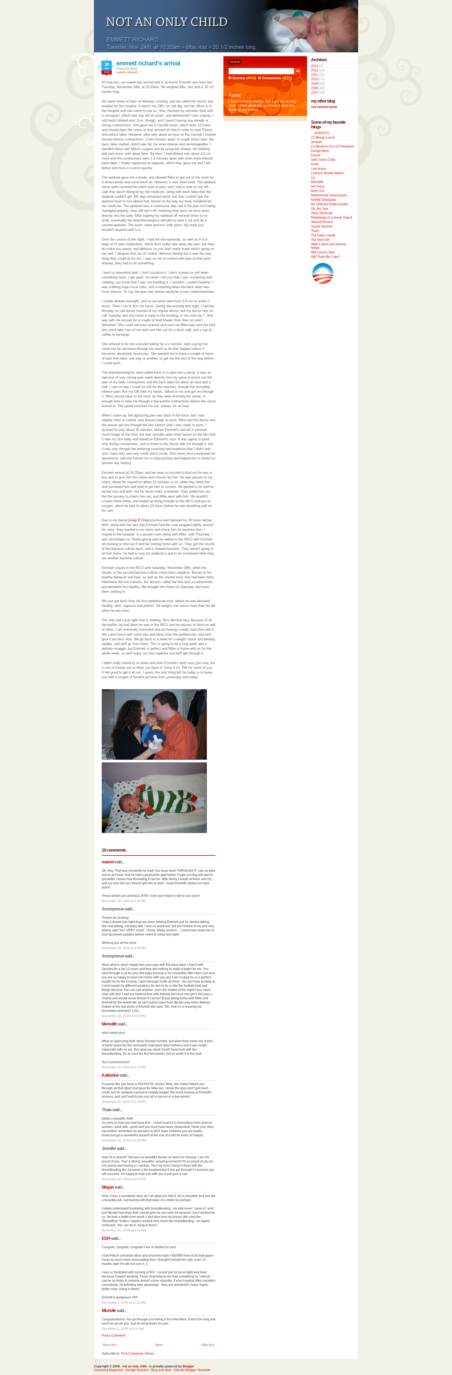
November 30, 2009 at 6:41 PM (124, 1230)
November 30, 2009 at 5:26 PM (124, 1140)
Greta (315, 164)
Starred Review (322, 222)
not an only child (134, 1366)
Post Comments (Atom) (137, 1353)
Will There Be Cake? (325, 257)
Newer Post (109, 1344)
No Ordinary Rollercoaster (329, 204)
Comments (271, 78)
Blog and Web (161, 1370)
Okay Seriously (321, 213)
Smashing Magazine (108, 1370)
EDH (106, 1238)
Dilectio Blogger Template (192, 1370)
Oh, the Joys (320, 208)
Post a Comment (113, 1335)
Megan (108, 1187)
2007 (314, 92)
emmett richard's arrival (148, 63)
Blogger (188, 1366)
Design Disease (137, 1370)
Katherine (110, 1075)
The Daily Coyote (323, 235)
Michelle (109, 1310)
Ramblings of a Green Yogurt (331, 217)
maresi (108, 862)
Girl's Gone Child (323, 160)
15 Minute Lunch (323, 137)
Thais (315, 231)
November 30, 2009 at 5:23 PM (124, 1102)
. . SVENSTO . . (321, 133)
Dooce (315, 155)
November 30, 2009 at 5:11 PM (123, 1067)
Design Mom (320, 151)
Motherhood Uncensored (329, 195)
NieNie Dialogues (323, 200)
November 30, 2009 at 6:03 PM (124, 1179)
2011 (314, 75)
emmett (132, 72)
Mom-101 (318, 191)
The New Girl (320, 240)
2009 (314, 83)
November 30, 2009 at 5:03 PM (124, 1016)
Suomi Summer (322, 226)
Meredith (109, 1024)
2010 (314, 79)
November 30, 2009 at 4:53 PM (124, 948)
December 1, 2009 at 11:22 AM (123, 1302)
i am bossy (318, 168)
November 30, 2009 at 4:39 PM (124, 901)
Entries (239, 78)
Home (159, 1344)
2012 (314, 70)
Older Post (207, 1344)
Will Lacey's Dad (323, 252)
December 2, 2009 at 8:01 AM (123, 1329)
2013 (314, 66)
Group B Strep (138, 520)
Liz (313, 177)
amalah (316, 142)
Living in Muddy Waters (327, 173)
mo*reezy (318, 186)
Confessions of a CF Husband (332, 146)
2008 (314, 88)
